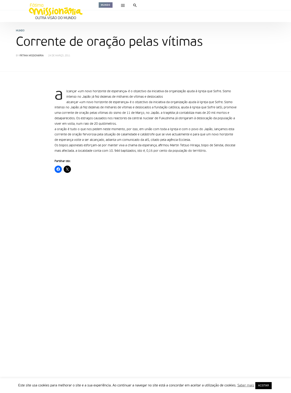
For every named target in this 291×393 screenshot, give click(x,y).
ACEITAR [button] (263, 385)
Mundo (105, 5)
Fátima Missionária (32, 56)
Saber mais (245, 385)
